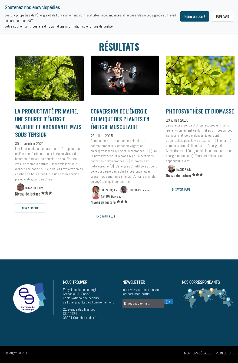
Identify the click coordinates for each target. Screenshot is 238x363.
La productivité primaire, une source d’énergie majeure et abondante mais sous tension (48, 123)
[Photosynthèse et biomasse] (200, 74)
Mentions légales (197, 353)
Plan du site (225, 353)
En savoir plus (30, 208)
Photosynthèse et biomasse (200, 111)
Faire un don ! (195, 16)
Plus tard (222, 16)
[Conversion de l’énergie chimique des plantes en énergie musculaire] (125, 75)
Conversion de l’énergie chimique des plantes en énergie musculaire (120, 119)
